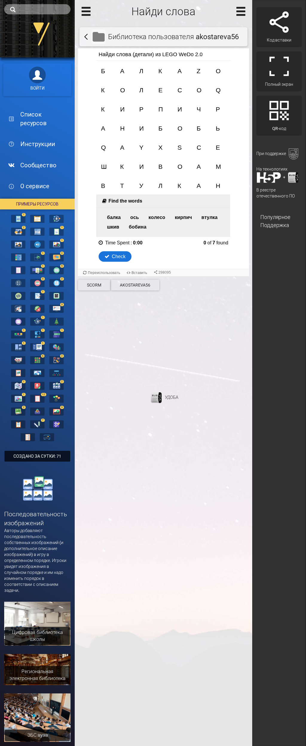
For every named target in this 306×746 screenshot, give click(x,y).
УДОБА (171, 397)
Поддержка (274, 225)
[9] (56, 269)
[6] (37, 359)
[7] (37, 424)
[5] (37, 282)
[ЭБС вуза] (37, 717)
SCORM (94, 285)
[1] (18, 218)
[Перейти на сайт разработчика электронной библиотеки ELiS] (156, 397)
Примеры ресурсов (37, 204)
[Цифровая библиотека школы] (37, 623)
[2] (18, 231)
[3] (56, 308)
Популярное (275, 217)
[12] (37, 398)
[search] (37, 9)
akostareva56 (135, 285)
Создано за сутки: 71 (37, 456)
